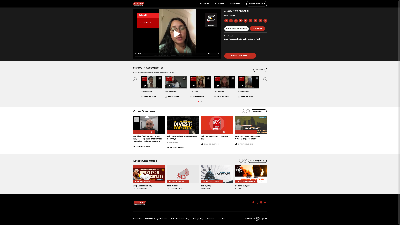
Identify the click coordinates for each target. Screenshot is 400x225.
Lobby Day (206, 186)
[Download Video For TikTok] (246, 21)
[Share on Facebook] (226, 20)
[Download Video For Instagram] (236, 21)
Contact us (210, 219)
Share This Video (150, 96)
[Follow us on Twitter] (257, 202)
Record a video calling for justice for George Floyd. (242, 39)
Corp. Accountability (172, 142)
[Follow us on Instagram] (261, 202)
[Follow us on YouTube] (265, 202)
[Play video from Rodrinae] (151, 82)
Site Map (222, 219)
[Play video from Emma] (200, 82)
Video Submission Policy (180, 219)
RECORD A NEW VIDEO (239, 55)
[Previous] (135, 79)
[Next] (265, 79)
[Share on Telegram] (255, 20)
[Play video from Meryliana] (176, 82)
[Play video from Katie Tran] (248, 82)
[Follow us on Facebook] (253, 202)
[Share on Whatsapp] (250, 20)
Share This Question (143, 146)
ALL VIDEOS (204, 3)
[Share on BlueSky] (241, 20)
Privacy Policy (198, 219)
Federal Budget (242, 186)
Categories (235, 3)
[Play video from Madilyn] (224, 82)
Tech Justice (172, 186)
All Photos (219, 3)
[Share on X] (231, 20)
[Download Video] (265, 21)
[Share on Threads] (260, 20)
